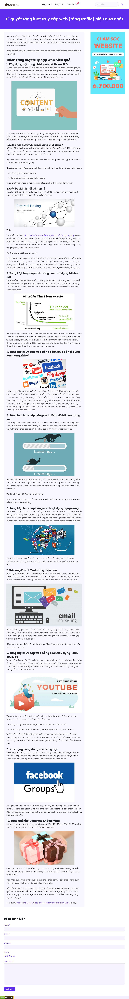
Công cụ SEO (46, 4)
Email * (7, 934)
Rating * (7, 952)
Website (7, 943)
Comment (8, 961)
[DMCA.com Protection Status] (7, 997)
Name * (7, 925)
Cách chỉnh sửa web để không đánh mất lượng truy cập (48, 235)
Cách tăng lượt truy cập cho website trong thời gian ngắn (42, 902)
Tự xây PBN (58, 4)
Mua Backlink (71, 4)
